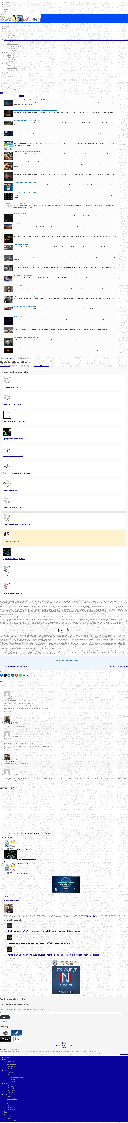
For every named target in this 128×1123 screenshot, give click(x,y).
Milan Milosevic (9, 723)
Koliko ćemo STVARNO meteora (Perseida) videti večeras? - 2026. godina (31, 99)
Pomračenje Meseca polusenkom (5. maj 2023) (24, 192)
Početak (6, 26)
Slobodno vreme (12, 44)
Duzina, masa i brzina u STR (13, 456)
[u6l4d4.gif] (64, 632)
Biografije (10, 61)
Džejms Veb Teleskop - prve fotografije (22, 223)
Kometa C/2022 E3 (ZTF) (19, 213)
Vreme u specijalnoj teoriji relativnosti (17, 473)
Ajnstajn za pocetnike (11, 387)
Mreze (9, 87)
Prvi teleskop (16, 254)
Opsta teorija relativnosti (12, 541)
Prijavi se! (5, 1017)
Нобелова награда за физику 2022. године (23, 203)
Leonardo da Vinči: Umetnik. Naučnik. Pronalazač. (25, 337)
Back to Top (124, 1054)
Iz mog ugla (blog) (17, 46)
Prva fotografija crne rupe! (19, 347)
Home (2, 358)
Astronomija (8, 63)
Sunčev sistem (12, 68)
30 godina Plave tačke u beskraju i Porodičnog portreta (26, 316)
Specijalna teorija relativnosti (14, 438)
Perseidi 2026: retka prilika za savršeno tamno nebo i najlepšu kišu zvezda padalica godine (35, 110)
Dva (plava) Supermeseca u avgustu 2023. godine (25, 182)
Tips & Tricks (11, 90)
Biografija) (95, 916)
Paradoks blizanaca (10, 490)
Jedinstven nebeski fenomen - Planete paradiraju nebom (26, 161)
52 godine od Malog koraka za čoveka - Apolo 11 (25, 265)
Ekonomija (11, 57)
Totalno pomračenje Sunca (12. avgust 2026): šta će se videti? (38, 942)
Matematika (11, 59)
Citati (13, 48)
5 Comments (45, 366)
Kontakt (6, 2)
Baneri (6, 9)
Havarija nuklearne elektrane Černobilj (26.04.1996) (26, 120)
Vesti (5, 39)
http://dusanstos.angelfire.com (13, 741)
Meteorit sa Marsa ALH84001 (20, 244)
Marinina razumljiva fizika (64, 1045)
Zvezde (9, 70)
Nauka (6, 52)
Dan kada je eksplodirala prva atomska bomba (24, 306)
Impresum (7, 7)
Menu (1, 93)
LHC (8, 74)
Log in (6, 11)
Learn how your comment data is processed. (38, 833)
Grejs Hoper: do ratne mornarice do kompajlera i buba (26, 296)
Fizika (6, 72)
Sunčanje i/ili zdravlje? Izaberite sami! (22, 327)
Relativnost (11, 77)
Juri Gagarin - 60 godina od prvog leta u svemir (24, 275)
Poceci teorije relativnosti (12, 404)
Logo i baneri (11, 33)
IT (4, 83)
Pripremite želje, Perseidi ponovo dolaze (22, 172)
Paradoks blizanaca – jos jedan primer (16, 524)
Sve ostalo (14, 50)
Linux (9, 85)
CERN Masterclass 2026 (19, 141)
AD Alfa (63, 1043)
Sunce (9, 66)
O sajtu (6, 4)
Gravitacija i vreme (10, 576)
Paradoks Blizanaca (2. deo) (13, 507)
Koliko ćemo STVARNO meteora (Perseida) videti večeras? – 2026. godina (43, 931)
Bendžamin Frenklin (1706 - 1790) (21, 234)
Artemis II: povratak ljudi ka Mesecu (22, 130)
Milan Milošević (5, 366)
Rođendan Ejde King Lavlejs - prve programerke (25, 285)
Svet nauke (3, 1049)
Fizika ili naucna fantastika (12, 593)
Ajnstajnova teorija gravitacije (14, 559)
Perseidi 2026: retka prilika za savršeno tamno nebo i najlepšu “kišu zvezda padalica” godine (53, 954)
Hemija (6, 81)
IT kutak (64, 1047)
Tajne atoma (11, 79)
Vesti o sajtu (11, 35)
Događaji (10, 42)
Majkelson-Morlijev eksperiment (15, 421)
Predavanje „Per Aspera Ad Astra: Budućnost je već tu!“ (27, 151)
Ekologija (10, 55)
